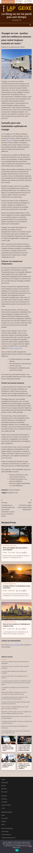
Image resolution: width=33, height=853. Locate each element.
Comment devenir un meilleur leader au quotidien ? (8, 765)
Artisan (3, 779)
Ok (17, 850)
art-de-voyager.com (15, 348)
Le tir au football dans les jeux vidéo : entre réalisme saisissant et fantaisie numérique (24, 748)
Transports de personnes (8, 837)
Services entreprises (7, 828)
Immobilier (4, 802)
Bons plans (4, 792)
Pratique (3, 821)
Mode (3, 815)
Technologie (4, 831)
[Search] (30, 25)
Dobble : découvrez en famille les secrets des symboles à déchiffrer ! (24, 766)
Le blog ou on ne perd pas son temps (16, 15)
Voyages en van (12, 493)
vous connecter (15, 645)
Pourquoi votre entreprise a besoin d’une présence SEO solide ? (8, 748)
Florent (5, 552)
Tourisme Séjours (14, 490)
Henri (4, 628)
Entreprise (4, 799)
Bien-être (4, 788)
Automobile (4, 782)
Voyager (9, 140)
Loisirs (3, 808)
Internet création (6, 805)
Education (4, 795)
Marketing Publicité (6, 812)
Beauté (3, 785)
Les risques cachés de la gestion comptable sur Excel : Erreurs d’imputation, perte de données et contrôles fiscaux (16, 682)
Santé (3, 824)
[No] (30, 846)
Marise (22, 47)
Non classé (4, 818)
